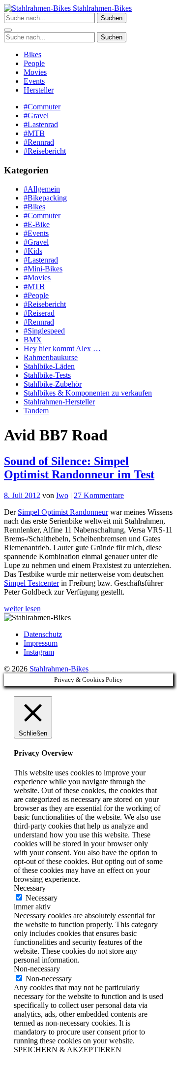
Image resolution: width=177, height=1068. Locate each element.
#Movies (37, 277)
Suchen (111, 18)
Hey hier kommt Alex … (62, 348)
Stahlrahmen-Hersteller (59, 402)
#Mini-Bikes (43, 269)
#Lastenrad (41, 124)
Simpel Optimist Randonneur (63, 512)
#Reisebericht (45, 151)
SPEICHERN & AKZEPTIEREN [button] (67, 1049)
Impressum (41, 643)
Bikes (32, 54)
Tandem (36, 410)
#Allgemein (42, 189)
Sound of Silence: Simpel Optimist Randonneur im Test (79, 468)
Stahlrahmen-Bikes (101, 8)
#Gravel (36, 115)
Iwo (62, 495)
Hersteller (39, 90)
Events (34, 81)
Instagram (39, 652)
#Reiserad (39, 313)
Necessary (42, 898)
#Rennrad (39, 142)
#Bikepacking (45, 198)
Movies (35, 72)
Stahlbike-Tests (47, 375)
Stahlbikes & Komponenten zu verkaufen (88, 393)
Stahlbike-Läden (49, 366)
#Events (36, 233)
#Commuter (42, 106)
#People (36, 295)
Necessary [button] (30, 888)
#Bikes (34, 206)
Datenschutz (43, 634)
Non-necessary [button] (37, 969)
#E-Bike (37, 224)
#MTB (34, 133)
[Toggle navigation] (8, 30)
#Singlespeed (44, 331)
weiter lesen (22, 608)
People (34, 63)
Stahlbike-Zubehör (53, 384)
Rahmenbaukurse (51, 357)
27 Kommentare (99, 495)
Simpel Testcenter (31, 583)
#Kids (33, 251)
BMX (33, 339)
